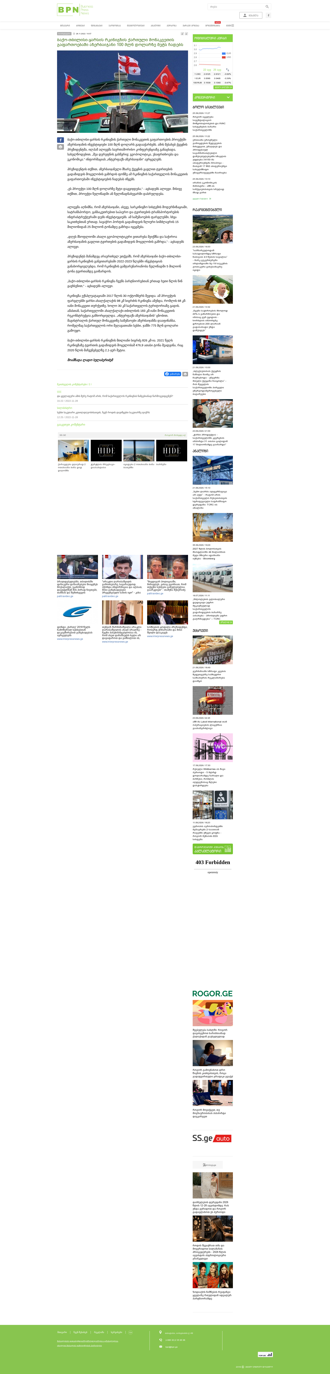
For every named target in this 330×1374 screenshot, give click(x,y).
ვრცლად (225, 622)
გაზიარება (175, 374)
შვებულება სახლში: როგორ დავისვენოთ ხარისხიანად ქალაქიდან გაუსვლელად (210, 1033)
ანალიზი (200, 451)
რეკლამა (99, 1332)
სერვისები (116, 1332)
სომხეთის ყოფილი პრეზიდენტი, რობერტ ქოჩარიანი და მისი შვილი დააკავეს (167, 630)
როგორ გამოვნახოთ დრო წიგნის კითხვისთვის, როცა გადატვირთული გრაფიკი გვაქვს (213, 1073)
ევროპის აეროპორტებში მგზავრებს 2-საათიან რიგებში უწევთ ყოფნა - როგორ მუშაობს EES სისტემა (208, 833)
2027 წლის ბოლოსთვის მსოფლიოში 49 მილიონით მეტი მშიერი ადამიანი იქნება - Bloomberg (209, 553)
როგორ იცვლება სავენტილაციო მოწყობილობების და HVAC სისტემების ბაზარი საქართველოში (209, 123)
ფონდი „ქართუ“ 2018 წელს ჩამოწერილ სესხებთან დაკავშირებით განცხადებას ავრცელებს (74, 631)
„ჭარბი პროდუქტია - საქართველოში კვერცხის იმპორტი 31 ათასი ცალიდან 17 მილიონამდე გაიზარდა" (210, 439)
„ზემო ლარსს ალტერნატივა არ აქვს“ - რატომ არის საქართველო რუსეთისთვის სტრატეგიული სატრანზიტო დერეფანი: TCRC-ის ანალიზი (210, 499)
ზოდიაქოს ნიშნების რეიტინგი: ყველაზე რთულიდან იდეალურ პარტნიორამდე (212, 1295)
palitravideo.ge (65, 596)
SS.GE (63, 435)
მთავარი (62, 1332)
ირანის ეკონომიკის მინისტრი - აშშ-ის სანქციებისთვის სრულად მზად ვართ (208, 187)
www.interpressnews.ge (70, 639)
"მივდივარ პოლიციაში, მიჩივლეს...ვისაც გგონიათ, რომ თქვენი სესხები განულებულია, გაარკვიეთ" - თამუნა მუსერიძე (166, 585)
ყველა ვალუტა (222, 87)
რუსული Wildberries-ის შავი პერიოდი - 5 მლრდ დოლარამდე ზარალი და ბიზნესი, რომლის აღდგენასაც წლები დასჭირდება (209, 777)
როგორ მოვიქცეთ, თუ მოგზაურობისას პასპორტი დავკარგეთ (209, 1113)
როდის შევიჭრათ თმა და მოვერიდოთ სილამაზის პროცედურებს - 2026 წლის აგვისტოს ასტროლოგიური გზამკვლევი (209, 1252)
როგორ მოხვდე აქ (175, 435)
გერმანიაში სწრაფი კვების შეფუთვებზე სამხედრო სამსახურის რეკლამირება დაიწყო (209, 676)
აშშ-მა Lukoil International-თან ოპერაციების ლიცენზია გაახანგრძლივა (210, 725)
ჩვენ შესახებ (80, 1332)
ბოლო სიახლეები (208, 107)
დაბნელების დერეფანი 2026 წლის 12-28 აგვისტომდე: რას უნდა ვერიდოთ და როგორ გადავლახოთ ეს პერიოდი (211, 1207)
